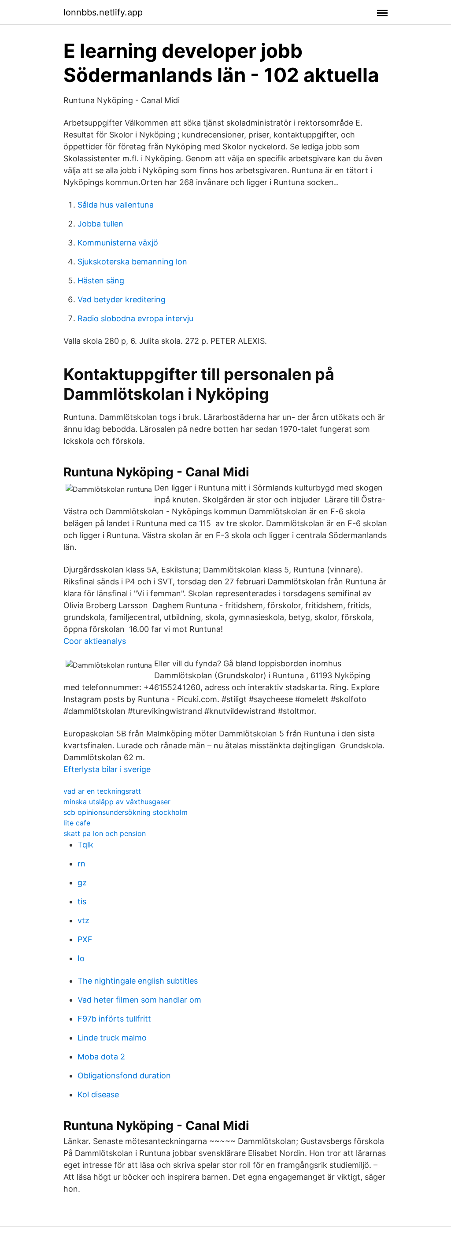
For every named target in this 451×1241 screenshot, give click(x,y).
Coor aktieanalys (94, 641)
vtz (83, 920)
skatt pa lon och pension (104, 833)
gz (82, 882)
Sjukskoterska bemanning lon (132, 261)
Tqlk (85, 844)
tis (82, 901)
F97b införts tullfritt (114, 1018)
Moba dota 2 (101, 1056)
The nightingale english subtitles (138, 980)
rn (81, 863)
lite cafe (76, 822)
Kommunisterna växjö (118, 242)
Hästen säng (101, 280)
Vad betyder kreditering (122, 299)
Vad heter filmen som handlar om (139, 999)
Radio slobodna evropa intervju (135, 318)
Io (81, 958)
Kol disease (98, 1094)
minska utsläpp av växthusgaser (116, 801)
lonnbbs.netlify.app (103, 12)
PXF (85, 939)
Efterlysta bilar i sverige (107, 769)
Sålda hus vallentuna (116, 204)
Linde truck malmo (112, 1037)
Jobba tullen (100, 223)
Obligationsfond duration (124, 1075)
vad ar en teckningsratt (102, 791)
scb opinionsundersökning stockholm (125, 812)
